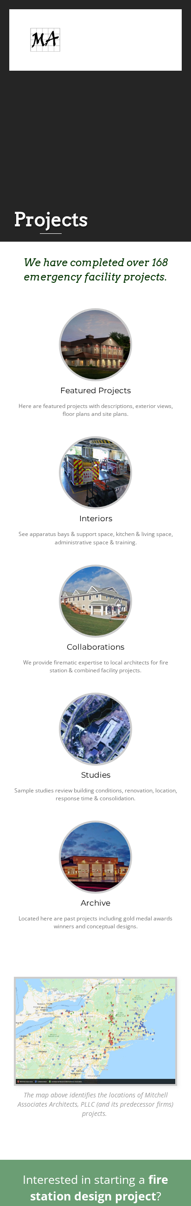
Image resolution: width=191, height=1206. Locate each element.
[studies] (95, 697)
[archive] (95, 825)
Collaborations (95, 647)
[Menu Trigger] (168, 17)
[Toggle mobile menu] (159, 31)
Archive (95, 903)
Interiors (95, 518)
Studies (95, 775)
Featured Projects (95, 390)
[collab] (95, 569)
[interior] (95, 441)
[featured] (95, 313)
